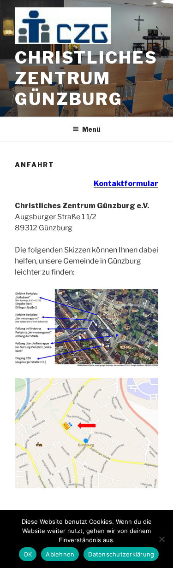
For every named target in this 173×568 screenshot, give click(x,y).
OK (28, 554)
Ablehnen (60, 554)
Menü (91, 129)
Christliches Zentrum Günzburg (86, 78)
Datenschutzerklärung (121, 554)
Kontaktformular (126, 183)
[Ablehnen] (161, 539)
